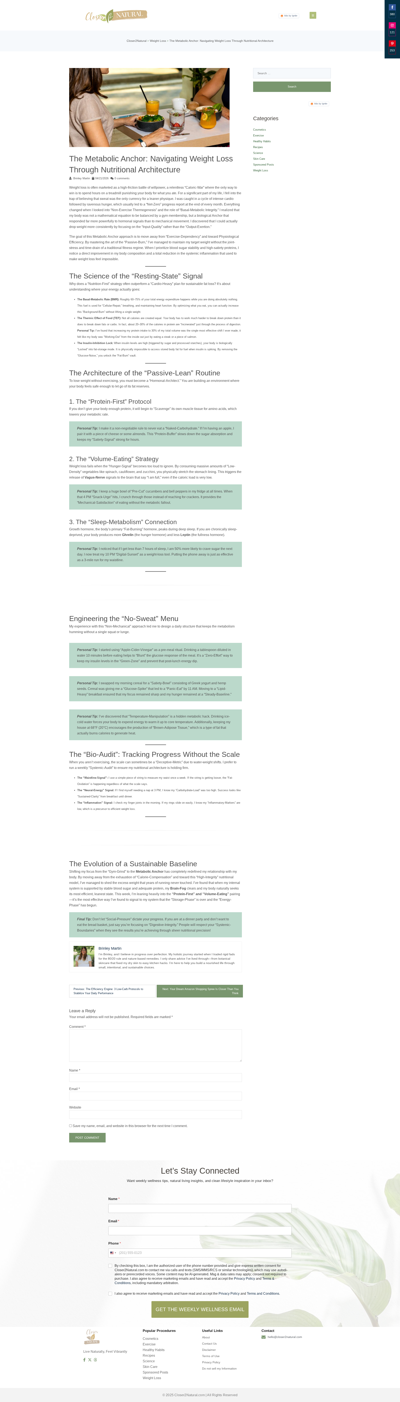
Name (74, 1070)
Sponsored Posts (263, 164)
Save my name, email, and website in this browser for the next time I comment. (130, 1126)
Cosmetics (259, 129)
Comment (77, 1026)
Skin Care (259, 158)
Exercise (258, 135)
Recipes (258, 147)
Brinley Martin (81, 178)
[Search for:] (292, 73)
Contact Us (209, 1343)
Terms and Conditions (263, 1293)
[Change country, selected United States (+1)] (113, 1253)
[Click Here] (313, 15)
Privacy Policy (244, 1278)
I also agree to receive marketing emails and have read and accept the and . (197, 1293)
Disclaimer (209, 1349)
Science (258, 153)
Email (74, 1089)
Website (75, 1107)
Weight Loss (260, 170)
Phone (114, 1243)
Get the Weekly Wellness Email (200, 1309)
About (206, 1337)
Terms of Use (211, 1356)
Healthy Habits (262, 141)
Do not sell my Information (219, 1368)
